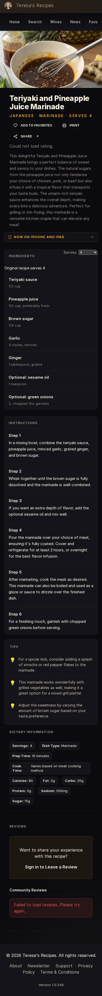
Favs (93, 22)
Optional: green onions (31, 396)
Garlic (14, 338)
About (15, 965)
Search (35, 22)
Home (14, 22)
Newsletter (38, 965)
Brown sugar (21, 318)
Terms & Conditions (59, 972)
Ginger (15, 357)
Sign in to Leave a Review (51, 867)
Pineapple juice (23, 299)
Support (63, 965)
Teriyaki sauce (23, 279)
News (75, 22)
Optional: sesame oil (29, 377)
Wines (56, 22)
